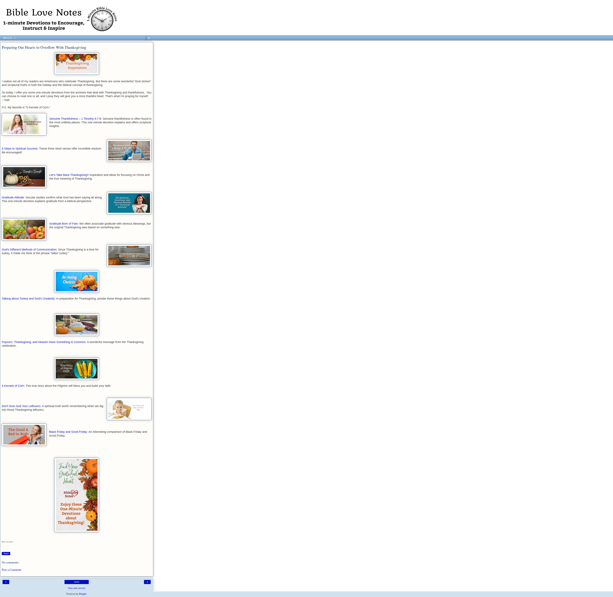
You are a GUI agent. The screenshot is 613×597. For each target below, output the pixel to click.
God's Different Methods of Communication (29, 249)
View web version (76, 588)
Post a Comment (11, 570)
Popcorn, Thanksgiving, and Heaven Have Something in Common (44, 342)
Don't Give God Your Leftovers (21, 406)
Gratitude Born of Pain (63, 223)
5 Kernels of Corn (13, 385)
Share (6, 553)
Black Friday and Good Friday (68, 431)
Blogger (83, 594)
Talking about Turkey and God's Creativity (28, 298)
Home (76, 582)
